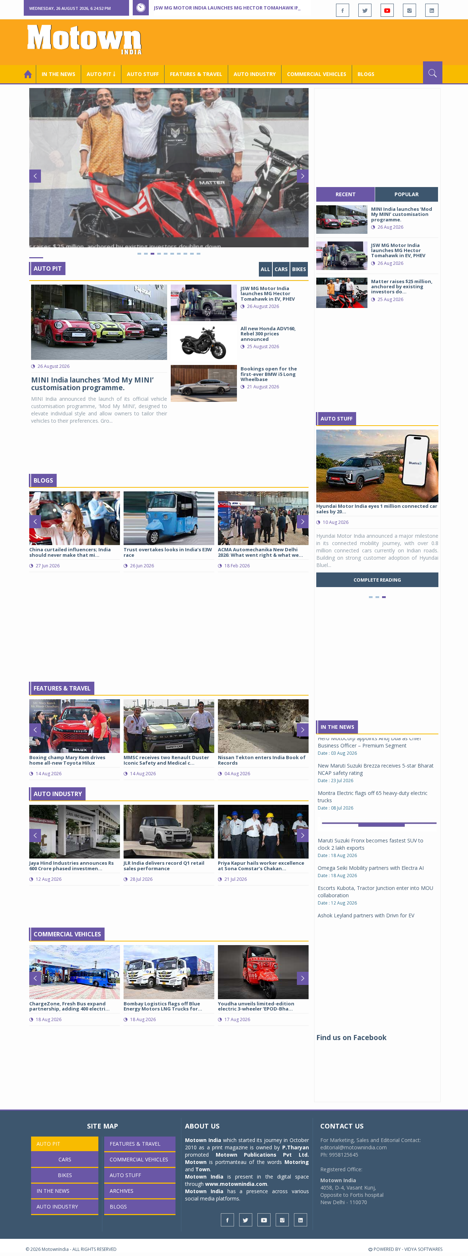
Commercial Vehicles (67, 934)
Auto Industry (58, 794)
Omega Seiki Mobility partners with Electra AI (371, 809)
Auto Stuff (143, 74)
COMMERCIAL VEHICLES (316, 74)
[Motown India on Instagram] (409, 10)
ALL (265, 269)
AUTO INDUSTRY (255, 74)
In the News (58, 74)
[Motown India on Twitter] (364, 10)
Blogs (366, 74)
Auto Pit (48, 268)
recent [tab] (346, 194)
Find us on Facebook (351, 1037)
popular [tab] (407, 194)
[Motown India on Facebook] (342, 10)
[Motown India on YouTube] (387, 10)
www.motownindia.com (236, 1183)
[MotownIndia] (89, 39)
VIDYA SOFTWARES (423, 1249)
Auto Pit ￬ (101, 74)
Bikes (299, 269)
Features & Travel (196, 74)
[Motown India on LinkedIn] (431, 10)
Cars (281, 269)
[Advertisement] (309, 41)
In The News (337, 726)
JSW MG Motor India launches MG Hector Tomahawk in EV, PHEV (237, 7)
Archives (121, 1190)
